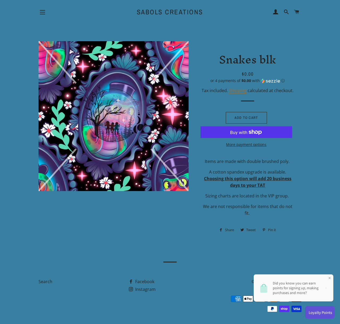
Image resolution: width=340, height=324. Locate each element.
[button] (248, 80)
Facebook (144, 281)
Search (45, 281)
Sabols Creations (170, 11)
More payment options (246, 144)
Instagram (145, 289)
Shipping (237, 90)
